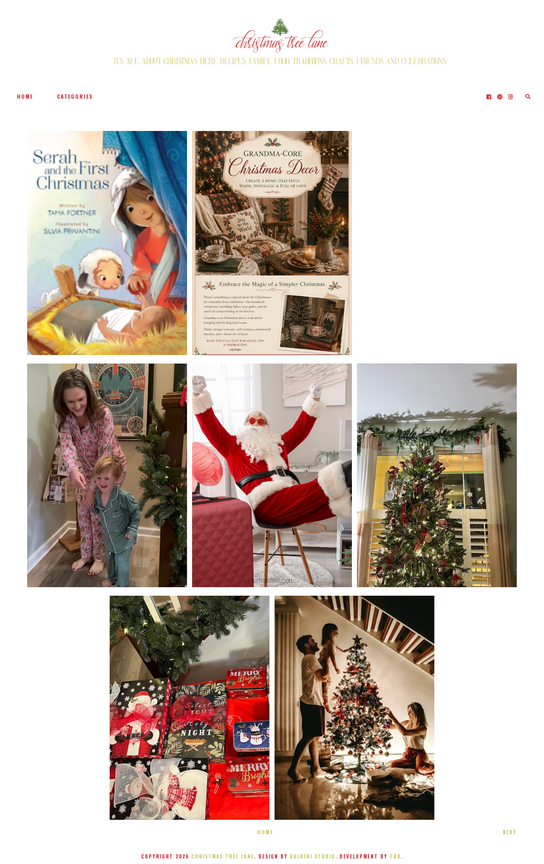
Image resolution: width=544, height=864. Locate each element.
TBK (395, 856)
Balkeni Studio (312, 856)
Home (25, 96)
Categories (75, 96)
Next (510, 832)
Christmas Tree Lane (222, 856)
